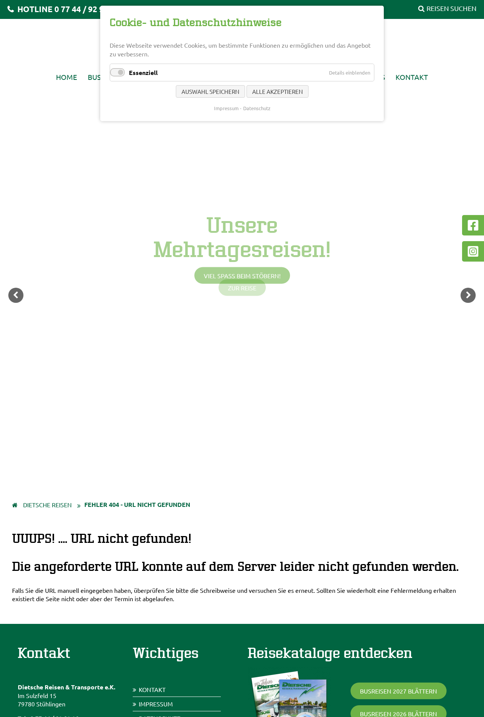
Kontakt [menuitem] (412, 76)
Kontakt (152, 689)
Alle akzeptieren (277, 91)
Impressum (156, 704)
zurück (15, 295)
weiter (468, 295)
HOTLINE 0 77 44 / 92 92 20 (67, 9)
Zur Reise (242, 287)
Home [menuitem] (66, 76)
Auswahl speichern (210, 91)
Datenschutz (256, 108)
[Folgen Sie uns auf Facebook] (473, 225)
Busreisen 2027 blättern (398, 691)
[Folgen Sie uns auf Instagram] (473, 251)
